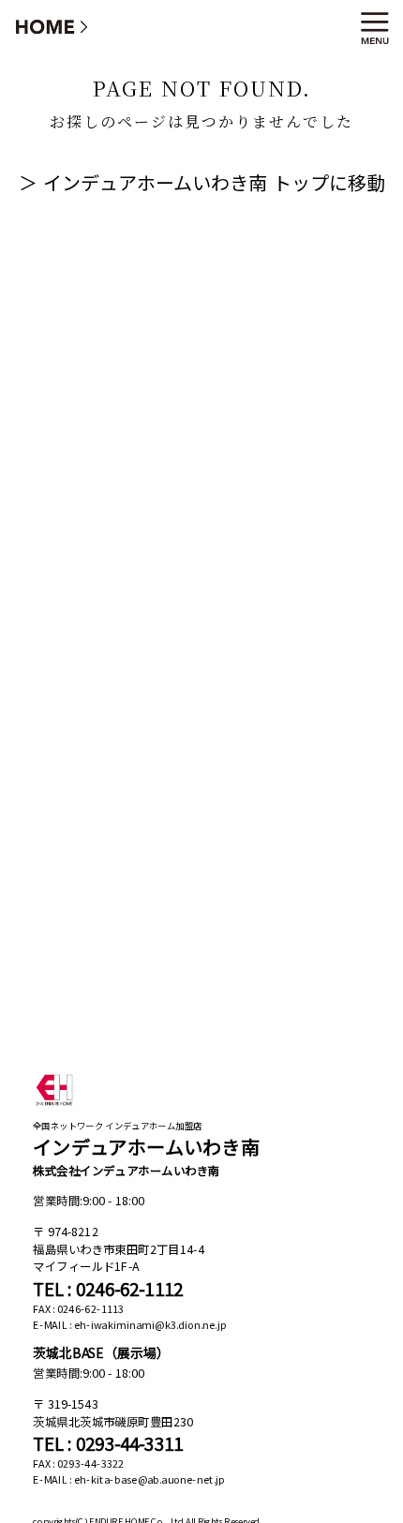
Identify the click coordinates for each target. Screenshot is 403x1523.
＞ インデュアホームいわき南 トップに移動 (202, 182)
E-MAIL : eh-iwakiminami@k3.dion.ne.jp (130, 1325)
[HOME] (52, 26)
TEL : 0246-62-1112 (108, 1289)
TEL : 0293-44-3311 (108, 1443)
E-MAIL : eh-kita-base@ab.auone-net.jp (129, 1478)
